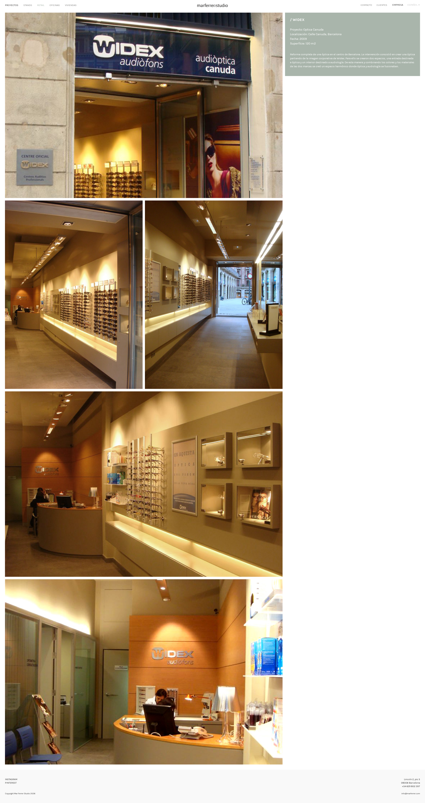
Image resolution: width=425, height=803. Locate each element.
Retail (40, 5)
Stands (27, 5)
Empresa (397, 4)
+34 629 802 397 (411, 786)
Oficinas (54, 5)
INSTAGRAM (11, 779)
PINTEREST (11, 782)
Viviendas (71, 5)
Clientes (382, 5)
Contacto (366, 5)
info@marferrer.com (410, 793)
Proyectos (11, 5)
